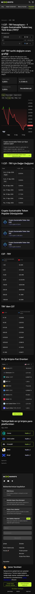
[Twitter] (4, 481)
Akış (2, 6)
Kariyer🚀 (6, 550)
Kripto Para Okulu (24, 556)
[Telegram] (12, 481)
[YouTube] (8, 481)
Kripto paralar (23, 550)
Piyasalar (31, 6)
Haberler (21, 548)
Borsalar (21, 553)
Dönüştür (4, 20)
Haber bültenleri (11, 6)
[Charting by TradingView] (3, 132)
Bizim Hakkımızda (8, 548)
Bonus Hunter (22, 6)
